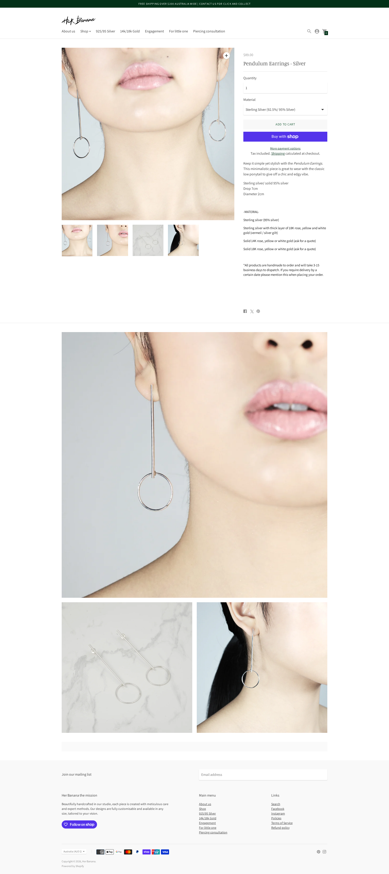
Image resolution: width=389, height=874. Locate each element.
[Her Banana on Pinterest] (318, 851)
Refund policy (280, 828)
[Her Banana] (78, 20)
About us (68, 31)
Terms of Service (282, 823)
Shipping (278, 153)
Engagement (154, 31)
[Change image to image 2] (112, 240)
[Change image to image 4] (183, 240)
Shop (202, 809)
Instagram (278, 813)
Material (249, 100)
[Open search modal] (309, 31)
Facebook (277, 809)
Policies (276, 818)
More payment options (285, 148)
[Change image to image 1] (77, 240)
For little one (178, 31)
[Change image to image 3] (148, 240)
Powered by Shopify (73, 866)
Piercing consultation (209, 31)
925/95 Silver (105, 31)
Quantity (249, 78)
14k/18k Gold (130, 31)
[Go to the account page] (317, 31)
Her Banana (88, 861)
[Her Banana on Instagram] (324, 851)
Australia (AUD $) (72, 851)
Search (275, 804)
